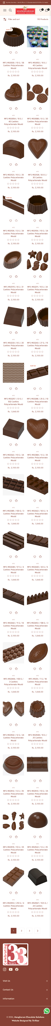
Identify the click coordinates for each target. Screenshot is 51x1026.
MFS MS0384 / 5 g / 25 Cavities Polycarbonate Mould (37, 458)
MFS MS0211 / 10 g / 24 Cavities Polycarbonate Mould (37, 290)
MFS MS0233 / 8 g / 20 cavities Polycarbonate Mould (13, 345)
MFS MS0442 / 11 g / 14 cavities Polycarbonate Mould (13, 626)
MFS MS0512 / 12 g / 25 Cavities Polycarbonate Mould (13, 794)
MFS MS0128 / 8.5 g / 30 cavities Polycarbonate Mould (37, 177)
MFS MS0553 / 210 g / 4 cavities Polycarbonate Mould (13, 906)
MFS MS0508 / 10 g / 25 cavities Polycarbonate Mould (37, 738)
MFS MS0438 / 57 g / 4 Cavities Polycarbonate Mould (13, 570)
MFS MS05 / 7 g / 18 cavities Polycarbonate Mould (37, 682)
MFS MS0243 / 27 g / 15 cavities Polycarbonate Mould (37, 345)
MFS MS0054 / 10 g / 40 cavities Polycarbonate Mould (13, 121)
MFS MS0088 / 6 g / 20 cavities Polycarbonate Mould (37, 121)
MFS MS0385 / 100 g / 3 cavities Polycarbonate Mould (13, 514)
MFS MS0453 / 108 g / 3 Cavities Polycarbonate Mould (37, 626)
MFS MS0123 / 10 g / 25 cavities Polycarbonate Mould (13, 177)
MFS (13, 60)
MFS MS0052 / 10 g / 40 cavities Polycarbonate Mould (37, 65)
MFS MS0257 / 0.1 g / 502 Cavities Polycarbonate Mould (13, 401)
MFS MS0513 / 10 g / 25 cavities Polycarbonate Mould (37, 794)
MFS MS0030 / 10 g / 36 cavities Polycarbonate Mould (13, 65)
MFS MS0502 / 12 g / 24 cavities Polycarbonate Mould (13, 738)
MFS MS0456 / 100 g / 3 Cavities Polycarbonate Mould (13, 682)
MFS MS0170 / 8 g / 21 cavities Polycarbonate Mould (13, 290)
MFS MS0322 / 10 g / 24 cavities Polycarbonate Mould (13, 458)
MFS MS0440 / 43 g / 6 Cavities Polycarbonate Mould (37, 570)
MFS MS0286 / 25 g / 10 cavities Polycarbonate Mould (37, 401)
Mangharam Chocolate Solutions (29, 1017)
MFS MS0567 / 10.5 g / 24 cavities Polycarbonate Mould (37, 906)
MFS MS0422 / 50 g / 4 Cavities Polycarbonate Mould (37, 514)
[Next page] (37, 931)
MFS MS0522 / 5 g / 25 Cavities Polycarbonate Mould (37, 850)
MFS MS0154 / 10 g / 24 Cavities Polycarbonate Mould (37, 233)
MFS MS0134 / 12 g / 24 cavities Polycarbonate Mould (13, 233)
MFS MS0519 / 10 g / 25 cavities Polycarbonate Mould (13, 850)
